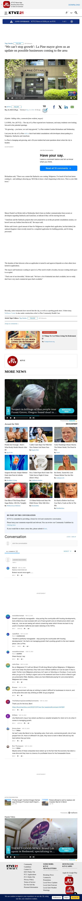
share (69, 575)
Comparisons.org (49, 341)
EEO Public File (29, 872)
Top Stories (23, 318)
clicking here (11, 525)
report (74, 575)
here (45, 529)
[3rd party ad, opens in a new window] (23, 348)
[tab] (12, 551)
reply (13, 575)
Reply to (18, 636)
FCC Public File (29, 877)
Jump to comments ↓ (12, 323)
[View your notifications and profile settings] (75, 551)
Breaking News (48, 875)
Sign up (74, 536)
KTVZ (9, 107)
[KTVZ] (17, 12)
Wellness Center (10, 313)
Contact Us (27, 869)
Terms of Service (29, 882)
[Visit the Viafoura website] (72, 813)
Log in (68, 536)
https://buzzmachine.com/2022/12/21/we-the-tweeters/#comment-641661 (38, 707)
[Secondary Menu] (7, 12)
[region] (41, 675)
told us (26, 133)
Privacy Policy (29, 879)
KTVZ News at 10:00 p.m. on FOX (43, 21)
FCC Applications (30, 874)
